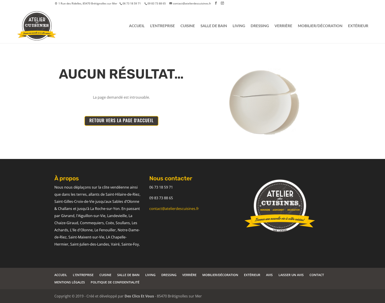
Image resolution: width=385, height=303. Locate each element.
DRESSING (260, 26)
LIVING (239, 26)
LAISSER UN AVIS (291, 275)
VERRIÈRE (283, 26)
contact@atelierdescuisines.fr (174, 208)
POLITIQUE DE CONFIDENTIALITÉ (115, 282)
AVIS (269, 275)
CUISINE (187, 26)
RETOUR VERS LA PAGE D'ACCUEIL (121, 120)
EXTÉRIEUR (358, 26)
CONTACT (316, 275)
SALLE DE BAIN (214, 26)
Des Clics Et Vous (139, 296)
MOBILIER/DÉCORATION (320, 26)
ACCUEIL (137, 26)
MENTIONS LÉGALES (69, 282)
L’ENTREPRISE (162, 26)
